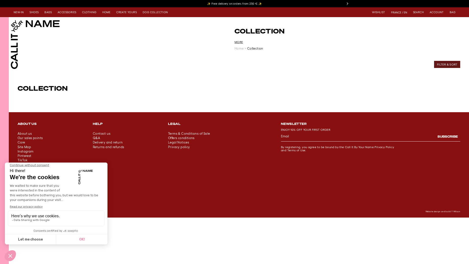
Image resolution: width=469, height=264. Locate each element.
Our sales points (30, 138)
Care (21, 142)
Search (418, 12)
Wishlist (378, 12)
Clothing (89, 12)
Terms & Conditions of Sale (189, 133)
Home (106, 12)
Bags (48, 12)
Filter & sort (447, 64)
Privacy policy (179, 147)
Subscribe (447, 136)
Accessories (67, 12)
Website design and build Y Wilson (443, 211)
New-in (19, 12)
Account (437, 12)
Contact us (101, 133)
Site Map (24, 147)
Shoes (34, 12)
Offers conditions (181, 138)
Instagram (26, 151)
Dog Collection (155, 12)
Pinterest (25, 156)
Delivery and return (108, 142)
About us (25, 133)
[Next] (347, 4)
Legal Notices (178, 142)
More (238, 42)
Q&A (96, 138)
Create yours (126, 12)
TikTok (23, 160)
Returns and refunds (108, 147)
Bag (452, 12)
